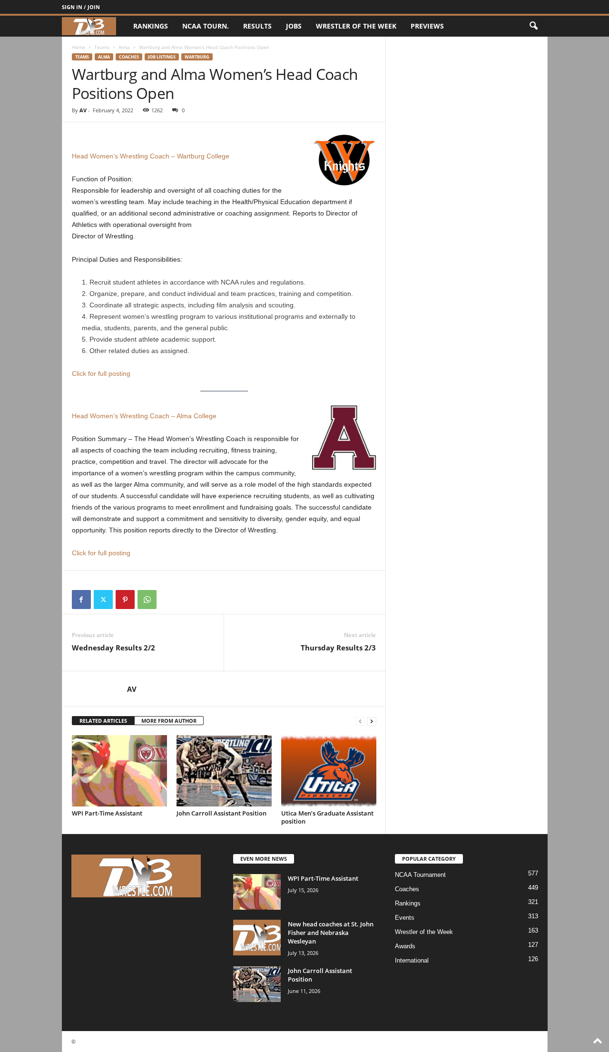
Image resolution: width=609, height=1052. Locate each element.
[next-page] (371, 721)
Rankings (150, 25)
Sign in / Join (81, 6)
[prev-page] (360, 721)
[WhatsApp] (147, 599)
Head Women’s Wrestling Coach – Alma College (144, 416)
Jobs (294, 25)
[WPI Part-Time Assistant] (119, 770)
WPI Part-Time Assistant (107, 813)
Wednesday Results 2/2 (113, 647)
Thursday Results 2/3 (338, 647)
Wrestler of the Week (356, 25)
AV (83, 110)
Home (78, 47)
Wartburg (197, 57)
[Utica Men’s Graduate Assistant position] (328, 770)
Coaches (129, 57)
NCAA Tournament (420, 874)
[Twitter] (103, 599)
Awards (405, 946)
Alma (124, 47)
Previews (427, 25)
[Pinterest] (125, 599)
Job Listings (162, 57)
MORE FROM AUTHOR (168, 720)
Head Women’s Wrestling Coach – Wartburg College (150, 156)
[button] (533, 26)
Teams (101, 47)
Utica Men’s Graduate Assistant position (327, 817)
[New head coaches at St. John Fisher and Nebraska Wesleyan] (257, 937)
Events (404, 917)
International (412, 960)
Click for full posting (101, 373)
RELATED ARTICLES (103, 720)
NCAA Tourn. (205, 25)
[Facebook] (81, 599)
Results (257, 25)
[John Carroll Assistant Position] (224, 770)
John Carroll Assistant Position (221, 813)
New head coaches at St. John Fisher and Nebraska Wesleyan (330, 932)
